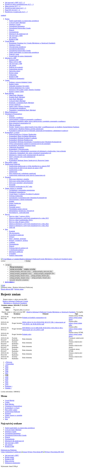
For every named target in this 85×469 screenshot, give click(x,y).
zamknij (3, 15)
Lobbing (12, 242)
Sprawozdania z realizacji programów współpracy (25, 119)
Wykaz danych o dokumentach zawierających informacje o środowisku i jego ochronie (37, 151)
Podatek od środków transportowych (34, 317)
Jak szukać (12, 65)
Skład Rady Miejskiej (16, 95)
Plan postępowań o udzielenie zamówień (22, 173)
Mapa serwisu (12, 6)
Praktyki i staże (14, 54)
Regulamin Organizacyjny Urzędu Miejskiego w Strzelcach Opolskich (32, 43)
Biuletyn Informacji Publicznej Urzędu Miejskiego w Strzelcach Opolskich (15, 302)
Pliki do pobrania (14, 125)
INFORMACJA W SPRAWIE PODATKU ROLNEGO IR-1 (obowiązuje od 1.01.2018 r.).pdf (42, 329)
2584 (6, 368)
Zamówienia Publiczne (12, 164)
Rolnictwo (12, 205)
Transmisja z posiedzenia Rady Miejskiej (22, 110)
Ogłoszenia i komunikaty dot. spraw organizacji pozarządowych (30, 153)
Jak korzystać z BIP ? (12, 455)
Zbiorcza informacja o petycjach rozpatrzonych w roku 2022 (29, 225)
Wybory (11, 237)
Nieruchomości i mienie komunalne (20, 199)
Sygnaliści (12, 253)
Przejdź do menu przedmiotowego (19, 4)
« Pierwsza (8, 362)
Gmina (7, 80)
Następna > (8, 386)
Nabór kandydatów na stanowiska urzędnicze (24, 21)
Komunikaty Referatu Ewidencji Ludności (23, 138)
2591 (6, 381)
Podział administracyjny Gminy (19, 88)
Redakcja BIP (13, 39)
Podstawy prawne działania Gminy (20, 82)
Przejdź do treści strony (15, 8)
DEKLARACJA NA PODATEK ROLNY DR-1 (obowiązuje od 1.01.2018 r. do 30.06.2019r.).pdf (43, 323)
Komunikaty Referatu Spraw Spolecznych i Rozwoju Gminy (29, 160)
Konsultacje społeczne (16, 235)
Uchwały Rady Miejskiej (17, 22)
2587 (6, 373)
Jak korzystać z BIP (15, 63)
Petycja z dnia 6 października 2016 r (21, 220)
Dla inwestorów (14, 233)
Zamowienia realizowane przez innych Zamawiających (27, 175)
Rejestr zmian (13, 73)
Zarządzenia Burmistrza (17, 26)
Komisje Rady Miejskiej (17, 97)
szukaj (3, 261)
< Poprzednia (9, 364)
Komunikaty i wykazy (12, 132)
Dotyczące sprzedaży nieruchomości (21, 183)
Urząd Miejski (9, 41)
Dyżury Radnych (14, 104)
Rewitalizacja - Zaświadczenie (19, 212)
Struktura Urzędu (14, 24)
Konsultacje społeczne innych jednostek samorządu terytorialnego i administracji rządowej (38, 131)
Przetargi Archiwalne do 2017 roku (20, 186)
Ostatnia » (8, 388)
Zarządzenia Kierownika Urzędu (20, 28)
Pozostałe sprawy (15, 207)
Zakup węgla (13, 158)
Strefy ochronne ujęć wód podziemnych (22, 157)
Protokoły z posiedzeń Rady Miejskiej (21, 103)
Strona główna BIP (7, 289)
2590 (6, 379)
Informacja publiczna (16, 252)
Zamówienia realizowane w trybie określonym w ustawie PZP (29, 166)
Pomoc (7, 19)
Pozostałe (12, 185)
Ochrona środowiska (16, 196)
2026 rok (12, 227)
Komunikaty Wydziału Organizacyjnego (22, 145)
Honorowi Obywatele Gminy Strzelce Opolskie (24, 90)
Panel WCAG (12, 10)
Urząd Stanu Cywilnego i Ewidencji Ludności (24, 194)
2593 (6, 384)
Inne (6, 229)
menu (70, 259)
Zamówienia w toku (15, 170)
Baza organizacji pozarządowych (20, 123)
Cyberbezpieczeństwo (16, 250)
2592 (6, 382)
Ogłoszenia (12, 75)
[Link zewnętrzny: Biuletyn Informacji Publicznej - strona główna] (3, 285)
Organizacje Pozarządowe (13, 114)
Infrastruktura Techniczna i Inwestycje (21, 211)
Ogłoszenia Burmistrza (16, 147)
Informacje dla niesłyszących (18, 34)
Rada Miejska (9, 93)
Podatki (11, 201)
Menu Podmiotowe (11, 112)
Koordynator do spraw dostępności (20, 56)
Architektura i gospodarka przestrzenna (22, 190)
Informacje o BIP (10, 58)
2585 (6, 369)
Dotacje (11, 30)
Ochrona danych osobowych (18, 248)
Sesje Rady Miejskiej (16, 99)
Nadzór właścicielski (16, 255)
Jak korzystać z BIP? (15, 2)
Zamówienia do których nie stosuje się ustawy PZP (26, 168)
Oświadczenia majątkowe (17, 47)
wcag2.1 (8, 265)
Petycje (7, 214)
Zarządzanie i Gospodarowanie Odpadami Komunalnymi (28, 198)
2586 (6, 371)
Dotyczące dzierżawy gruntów (19, 179)
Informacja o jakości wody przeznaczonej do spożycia (26, 155)
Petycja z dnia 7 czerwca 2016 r (19, 216)
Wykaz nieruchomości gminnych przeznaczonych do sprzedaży (30, 144)
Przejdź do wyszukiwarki (16, 12)
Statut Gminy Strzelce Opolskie (19, 106)
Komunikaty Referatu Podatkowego (21, 140)
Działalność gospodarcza (17, 192)
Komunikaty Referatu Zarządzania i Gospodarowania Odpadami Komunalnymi (35, 142)
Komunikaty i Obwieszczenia (19, 149)
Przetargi (8, 177)
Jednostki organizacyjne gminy (19, 86)
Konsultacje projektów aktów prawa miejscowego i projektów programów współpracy (37, 121)
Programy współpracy (16, 117)
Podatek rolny (26, 334)
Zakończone (13, 171)
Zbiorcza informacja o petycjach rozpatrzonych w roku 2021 (29, 224)
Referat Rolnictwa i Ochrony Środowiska (22, 134)
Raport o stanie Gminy (16, 91)
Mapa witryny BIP (15, 62)
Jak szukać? (13, 37)
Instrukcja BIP (14, 60)
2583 (6, 366)
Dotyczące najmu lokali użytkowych (21, 181)
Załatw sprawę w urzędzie (13, 188)
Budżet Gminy (14, 84)
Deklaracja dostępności (16, 78)
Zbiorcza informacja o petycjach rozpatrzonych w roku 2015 (29, 218)
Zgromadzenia (14, 32)
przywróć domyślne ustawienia (19, 280)
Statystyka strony (14, 71)
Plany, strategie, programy (17, 239)
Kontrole (12, 231)
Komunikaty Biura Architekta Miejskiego (22, 136)
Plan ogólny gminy (11, 162)
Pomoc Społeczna (15, 203)
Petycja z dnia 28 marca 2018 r (19, 222)
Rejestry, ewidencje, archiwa (18, 240)
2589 (6, 377)
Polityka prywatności (16, 67)
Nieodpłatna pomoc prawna (18, 209)
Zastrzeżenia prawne (16, 69)
